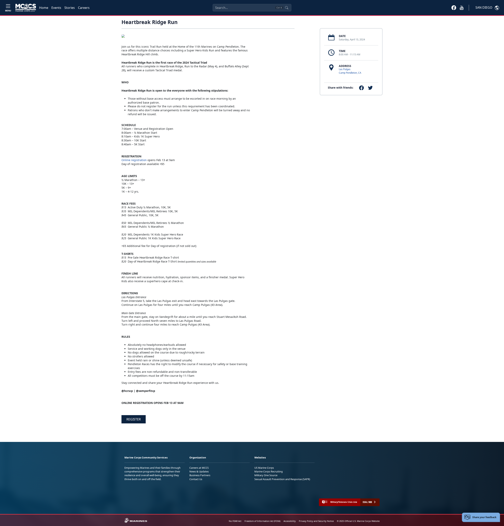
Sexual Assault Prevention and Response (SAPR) (282, 479)
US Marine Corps (264, 467)
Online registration (134, 160)
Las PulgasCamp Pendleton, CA (350, 71)
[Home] (25, 8)
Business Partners (199, 475)
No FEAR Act (235, 521)
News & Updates (199, 471)
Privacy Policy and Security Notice (316, 521)
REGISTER (133, 419)
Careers (84, 8)
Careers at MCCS (199, 467)
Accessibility (290, 521)
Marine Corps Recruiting (268, 471)
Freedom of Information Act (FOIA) (262, 521)
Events (56, 8)
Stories (69, 8)
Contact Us (195, 479)
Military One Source (265, 475)
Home (43, 8)
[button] (453, 7)
